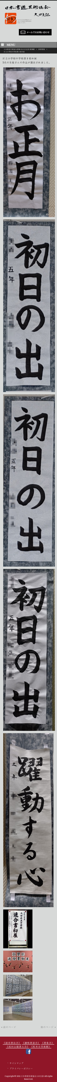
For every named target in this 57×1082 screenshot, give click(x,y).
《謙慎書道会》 (31, 1042)
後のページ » (48, 1027)
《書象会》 (47, 1042)
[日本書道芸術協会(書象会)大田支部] (28, 24)
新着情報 (41, 49)
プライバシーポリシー (21, 1068)
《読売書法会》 (12, 1042)
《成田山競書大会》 (18, 1046)
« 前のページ (8, 1027)
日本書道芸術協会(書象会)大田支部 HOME (19, 49)
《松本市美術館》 (40, 1046)
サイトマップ (17, 1063)
